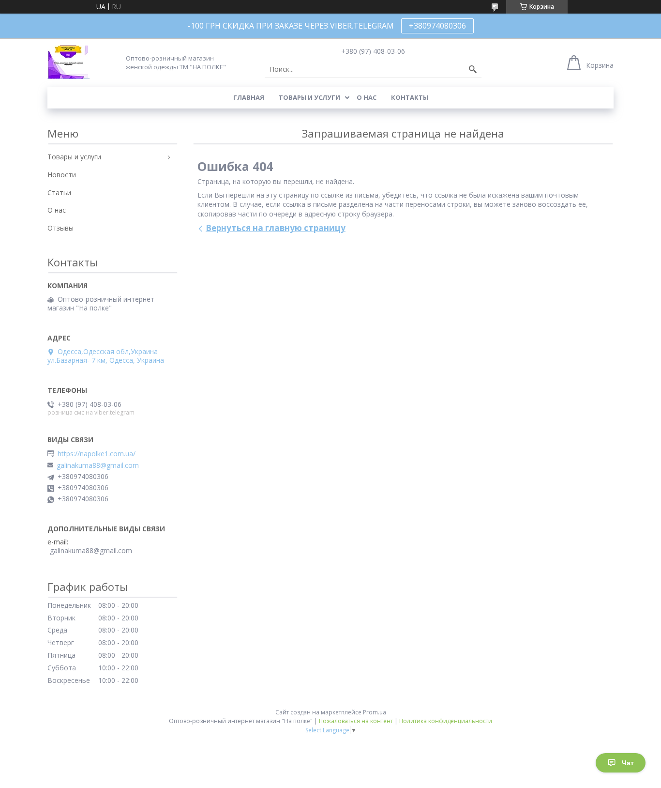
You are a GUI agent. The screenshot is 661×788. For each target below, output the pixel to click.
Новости (61, 174)
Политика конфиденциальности (445, 721)
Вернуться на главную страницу (276, 227)
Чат (628, 763)
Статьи (59, 192)
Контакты (409, 97)
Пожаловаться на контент (356, 721)
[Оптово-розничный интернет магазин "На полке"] (68, 62)
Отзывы (60, 227)
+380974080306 (437, 25)
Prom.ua (374, 712)
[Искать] (473, 69)
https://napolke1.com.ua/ (96, 453)
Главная (248, 97)
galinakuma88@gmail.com (98, 465)
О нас (366, 97)
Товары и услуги (309, 97)
